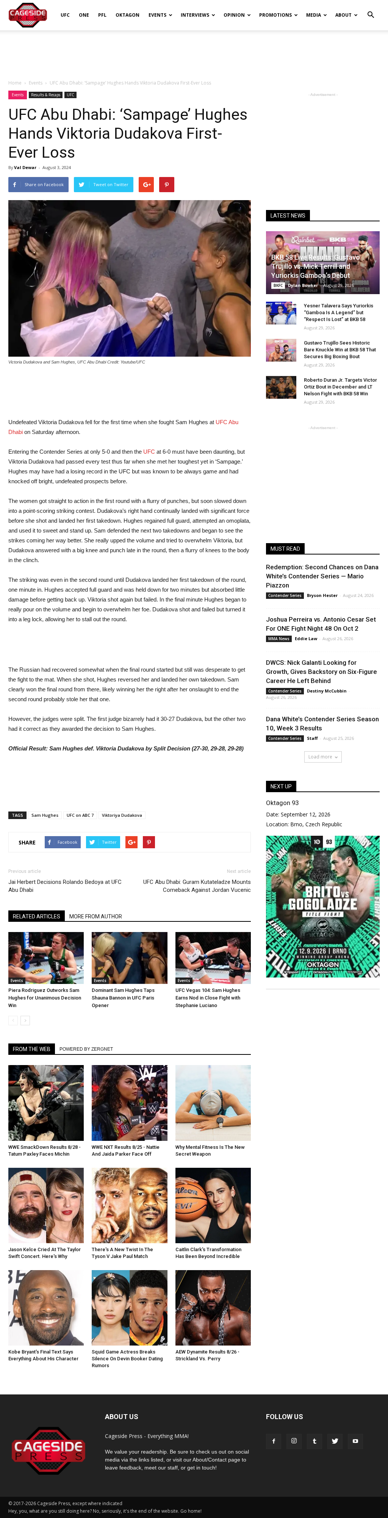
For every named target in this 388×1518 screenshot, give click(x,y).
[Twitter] (335, 1441)
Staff (312, 738)
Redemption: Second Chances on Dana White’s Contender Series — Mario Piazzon (322, 576)
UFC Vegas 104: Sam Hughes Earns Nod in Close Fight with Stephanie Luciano (207, 997)
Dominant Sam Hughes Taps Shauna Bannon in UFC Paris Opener (123, 997)
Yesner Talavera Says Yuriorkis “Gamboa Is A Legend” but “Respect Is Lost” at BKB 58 (338, 312)
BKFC (278, 285)
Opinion (234, 15)
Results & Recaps (45, 94)
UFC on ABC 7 (80, 815)
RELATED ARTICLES (36, 916)
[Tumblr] (314, 1441)
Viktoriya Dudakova (122, 815)
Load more (320, 757)
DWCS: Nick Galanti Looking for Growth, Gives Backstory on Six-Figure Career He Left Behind (321, 672)
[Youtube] (355, 1441)
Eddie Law (306, 638)
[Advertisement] (194, 50)
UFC (65, 15)
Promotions (275, 15)
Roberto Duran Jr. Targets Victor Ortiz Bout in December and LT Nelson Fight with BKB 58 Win (340, 386)
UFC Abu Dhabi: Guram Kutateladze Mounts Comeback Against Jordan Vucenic (197, 886)
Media (313, 15)
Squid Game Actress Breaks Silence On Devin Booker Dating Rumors (127, 1358)
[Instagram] (294, 1441)
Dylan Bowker (303, 285)
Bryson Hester (322, 595)
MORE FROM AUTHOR (95, 916)
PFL (102, 15)
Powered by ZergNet (86, 1049)
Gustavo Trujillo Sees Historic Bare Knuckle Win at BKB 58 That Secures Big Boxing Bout (340, 349)
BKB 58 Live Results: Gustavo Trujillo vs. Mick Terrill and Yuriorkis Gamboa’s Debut (315, 266)
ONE (84, 15)
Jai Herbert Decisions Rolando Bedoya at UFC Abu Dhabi (65, 886)
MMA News (278, 638)
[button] (370, 10)
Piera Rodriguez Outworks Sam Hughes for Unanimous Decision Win (44, 997)
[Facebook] (273, 1441)
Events (157, 15)
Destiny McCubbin (327, 691)
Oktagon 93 (282, 803)
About (343, 15)
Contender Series (285, 595)
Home (15, 83)
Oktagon (127, 15)
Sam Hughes (44, 815)
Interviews (195, 15)
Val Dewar (25, 167)
